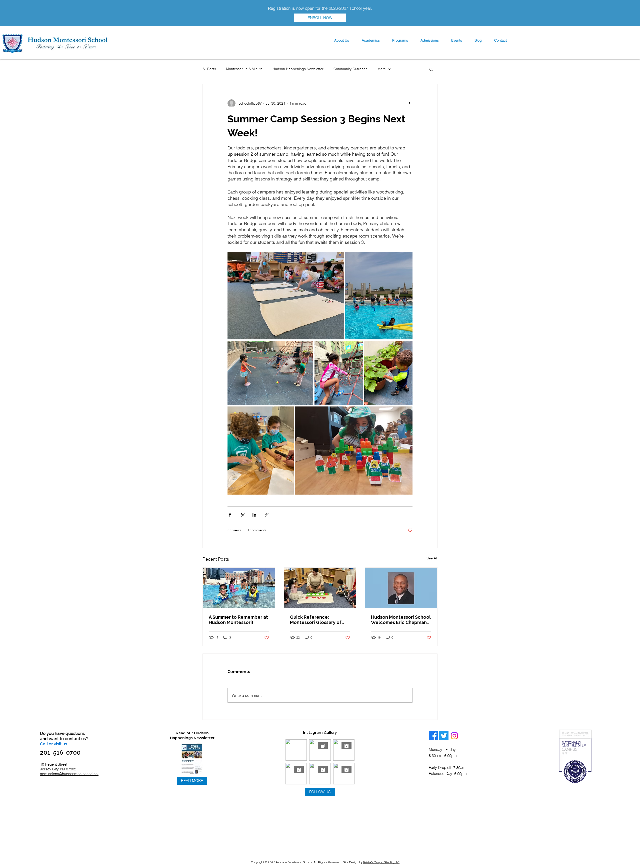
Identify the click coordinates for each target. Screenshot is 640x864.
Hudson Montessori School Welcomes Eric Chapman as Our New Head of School (401, 619)
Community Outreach (351, 69)
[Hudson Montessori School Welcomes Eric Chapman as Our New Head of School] (401, 588)
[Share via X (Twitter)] (242, 514)
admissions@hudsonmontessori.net (69, 773)
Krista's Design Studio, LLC (381, 862)
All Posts (209, 69)
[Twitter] (443, 735)
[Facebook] (433, 735)
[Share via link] (266, 514)
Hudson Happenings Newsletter (298, 69)
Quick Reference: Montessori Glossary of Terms (316, 619)
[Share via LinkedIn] (254, 514)
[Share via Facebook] (230, 514)
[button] (341, 40)
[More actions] (409, 103)
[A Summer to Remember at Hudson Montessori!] (239, 588)
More (382, 69)
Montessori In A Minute (244, 69)
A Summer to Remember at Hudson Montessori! (238, 619)
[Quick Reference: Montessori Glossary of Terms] (320, 588)
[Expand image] (286, 295)
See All (432, 558)
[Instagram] (454, 735)
